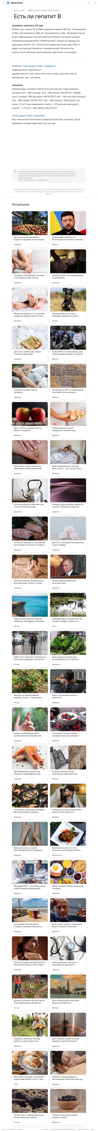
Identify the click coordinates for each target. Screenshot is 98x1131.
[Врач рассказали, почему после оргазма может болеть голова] (30, 572)
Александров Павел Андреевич (39, 66)
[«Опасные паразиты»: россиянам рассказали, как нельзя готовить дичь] (30, 534)
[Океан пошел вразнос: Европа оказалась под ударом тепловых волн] (30, 611)
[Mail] (8, 3)
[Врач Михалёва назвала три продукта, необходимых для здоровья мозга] (30, 763)
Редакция (45, 1129)
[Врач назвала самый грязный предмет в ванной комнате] (68, 1030)
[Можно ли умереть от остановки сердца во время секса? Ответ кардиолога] (30, 305)
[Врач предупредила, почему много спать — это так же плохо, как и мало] (68, 458)
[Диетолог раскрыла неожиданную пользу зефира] (68, 534)
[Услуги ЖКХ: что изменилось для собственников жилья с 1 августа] (68, 343)
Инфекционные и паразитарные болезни (43, 10)
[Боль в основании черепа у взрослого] (68, 687)
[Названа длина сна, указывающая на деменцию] (68, 267)
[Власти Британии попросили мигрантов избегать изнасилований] (68, 992)
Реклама (20, 1129)
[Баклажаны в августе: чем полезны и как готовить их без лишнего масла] (68, 840)
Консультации (19, 10)
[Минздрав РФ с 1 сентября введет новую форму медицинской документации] (30, 878)
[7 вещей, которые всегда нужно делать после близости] (68, 801)
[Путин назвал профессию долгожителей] (68, 572)
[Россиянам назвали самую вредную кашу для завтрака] (68, 725)
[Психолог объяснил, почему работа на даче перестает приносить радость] (30, 1030)
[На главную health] (16, 3)
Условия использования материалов (63, 1129)
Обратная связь (83, 1129)
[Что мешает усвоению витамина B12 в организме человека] (30, 801)
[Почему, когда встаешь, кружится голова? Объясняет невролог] (68, 496)
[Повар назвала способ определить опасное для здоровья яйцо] (68, 420)
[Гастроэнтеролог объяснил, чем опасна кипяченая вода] (30, 496)
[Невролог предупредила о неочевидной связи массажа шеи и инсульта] (68, 1069)
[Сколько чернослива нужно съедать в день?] (68, 1107)
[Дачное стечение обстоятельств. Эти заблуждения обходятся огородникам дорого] (30, 992)
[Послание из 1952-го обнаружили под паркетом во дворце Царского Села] (68, 382)
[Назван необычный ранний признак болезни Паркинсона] (30, 725)
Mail (3, 1129)
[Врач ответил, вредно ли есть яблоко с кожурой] (30, 420)
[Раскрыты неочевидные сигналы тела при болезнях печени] (30, 267)
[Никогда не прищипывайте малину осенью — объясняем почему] (30, 687)
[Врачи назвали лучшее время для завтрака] (68, 878)
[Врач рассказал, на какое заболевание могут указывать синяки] (30, 840)
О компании (11, 1129)
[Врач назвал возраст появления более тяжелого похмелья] (68, 916)
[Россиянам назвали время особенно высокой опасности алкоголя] (30, 916)
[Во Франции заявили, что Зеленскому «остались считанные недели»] (68, 229)
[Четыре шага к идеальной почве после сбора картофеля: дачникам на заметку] (30, 1107)
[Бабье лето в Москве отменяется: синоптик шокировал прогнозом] (30, 649)
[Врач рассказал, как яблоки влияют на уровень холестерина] (30, 229)
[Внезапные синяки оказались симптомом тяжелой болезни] (30, 458)
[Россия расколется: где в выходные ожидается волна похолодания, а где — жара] (68, 305)
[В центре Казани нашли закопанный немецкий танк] (68, 763)
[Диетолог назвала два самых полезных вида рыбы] (30, 343)
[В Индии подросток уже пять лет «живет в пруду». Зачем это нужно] (68, 611)
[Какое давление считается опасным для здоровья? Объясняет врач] (68, 954)
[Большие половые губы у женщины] (30, 382)
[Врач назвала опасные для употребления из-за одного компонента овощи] (68, 649)
